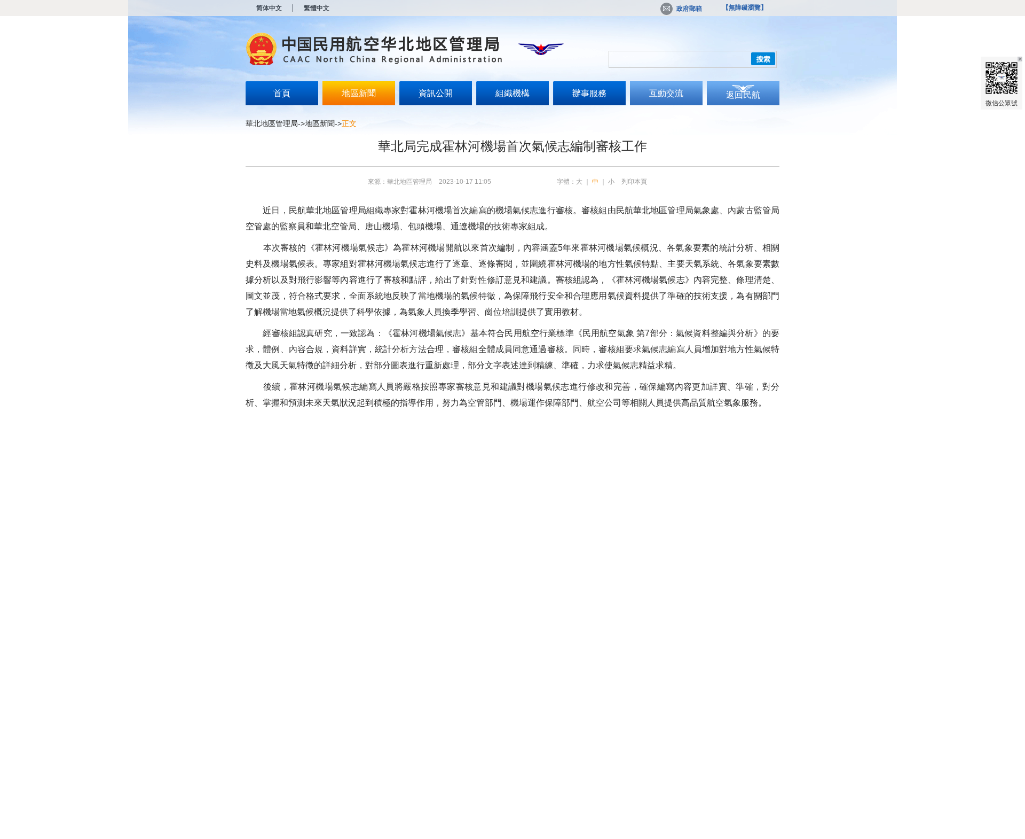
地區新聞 (359, 93)
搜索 (763, 59)
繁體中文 (316, 8)
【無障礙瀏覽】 (744, 7)
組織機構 (512, 93)
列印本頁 (634, 181)
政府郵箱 (689, 8)
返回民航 (743, 94)
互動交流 (666, 93)
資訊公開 (436, 93)
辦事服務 (589, 93)
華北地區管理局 (272, 123)
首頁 (281, 93)
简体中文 (269, 8)
